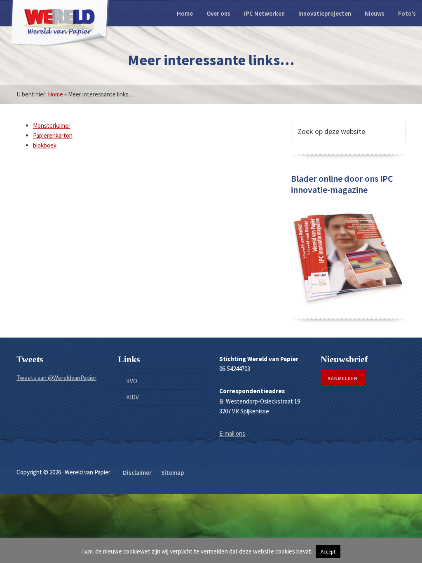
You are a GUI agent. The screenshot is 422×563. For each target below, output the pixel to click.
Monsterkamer (51, 125)
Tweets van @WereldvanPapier (56, 378)
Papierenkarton (53, 135)
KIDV (132, 397)
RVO (131, 381)
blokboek (44, 145)
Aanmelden (343, 378)
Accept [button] (328, 551)
